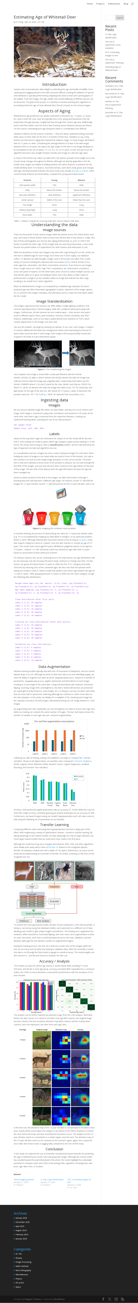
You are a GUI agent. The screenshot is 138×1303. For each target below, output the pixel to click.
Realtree (42, 394)
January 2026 (21, 1218)
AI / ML (41, 22)
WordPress (59, 1299)
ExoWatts (109, 86)
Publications (114, 4)
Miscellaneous (22, 1274)
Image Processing (23, 1262)
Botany (19, 1258)
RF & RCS (20, 1282)
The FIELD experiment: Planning (113, 104)
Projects (100, 4)
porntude (109, 112)
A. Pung (19, 22)
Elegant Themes (33, 1299)
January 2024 (21, 1238)
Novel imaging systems (24, 1179)
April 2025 (20, 1226)
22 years (83, 540)
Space (18, 1287)
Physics (19, 1278)
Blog (126, 4)
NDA (67, 262)
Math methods (22, 1266)
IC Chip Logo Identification (52, 1179)
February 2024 (22, 1234)
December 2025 (23, 1222)
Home (90, 4)
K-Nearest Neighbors (82, 761)
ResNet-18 (53, 847)
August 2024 (21, 1230)
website (108, 101)
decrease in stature (80, 171)
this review (110, 93)
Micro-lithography (23, 1270)
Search (120, 17)
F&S (87, 262)
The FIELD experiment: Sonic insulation (113, 44)
